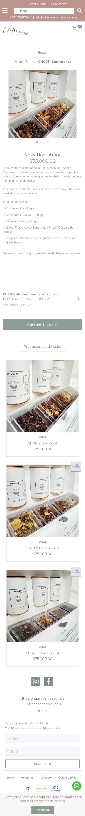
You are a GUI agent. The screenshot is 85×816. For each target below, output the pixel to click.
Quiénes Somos (68, 777)
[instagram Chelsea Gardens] (36, 681)
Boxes (30, 62)
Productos (26, 777)
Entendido (42, 810)
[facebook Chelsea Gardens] (48, 681)
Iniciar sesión (58, 4)
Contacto (46, 777)
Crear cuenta (38, 4)
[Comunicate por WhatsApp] (76, 785)
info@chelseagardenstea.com (56, 17)
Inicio (18, 62)
